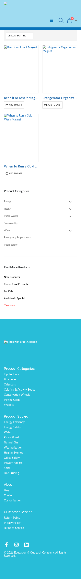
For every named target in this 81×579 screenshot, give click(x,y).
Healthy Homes (13, 452)
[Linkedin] (26, 544)
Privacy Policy (12, 523)
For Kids (8, 291)
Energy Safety (12, 427)
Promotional (11, 437)
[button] (51, 20)
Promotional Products (16, 284)
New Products (12, 277)
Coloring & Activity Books (19, 389)
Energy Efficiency (14, 422)
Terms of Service (14, 528)
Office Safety (12, 458)
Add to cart (15, 105)
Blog (6, 490)
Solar (7, 468)
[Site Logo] (21, 13)
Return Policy (12, 518)
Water (7, 432)
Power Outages (13, 463)
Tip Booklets (11, 374)
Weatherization (13, 447)
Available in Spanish (14, 298)
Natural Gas (11, 442)
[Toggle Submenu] (70, 201)
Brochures (10, 379)
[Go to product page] (21, 69)
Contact (9, 495)
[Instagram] (16, 544)
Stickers (9, 405)
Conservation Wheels (17, 395)
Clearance (9, 305)
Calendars (10, 384)
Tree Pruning (11, 473)
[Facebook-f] (6, 544)
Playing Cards (12, 400)
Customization (12, 500)
